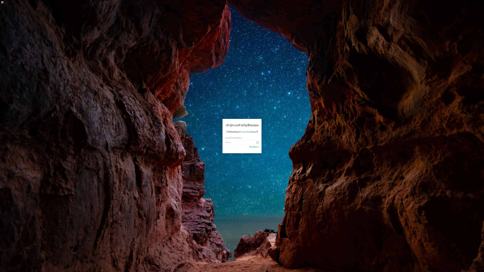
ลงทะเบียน (246, 132)
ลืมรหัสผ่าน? (254, 147)
